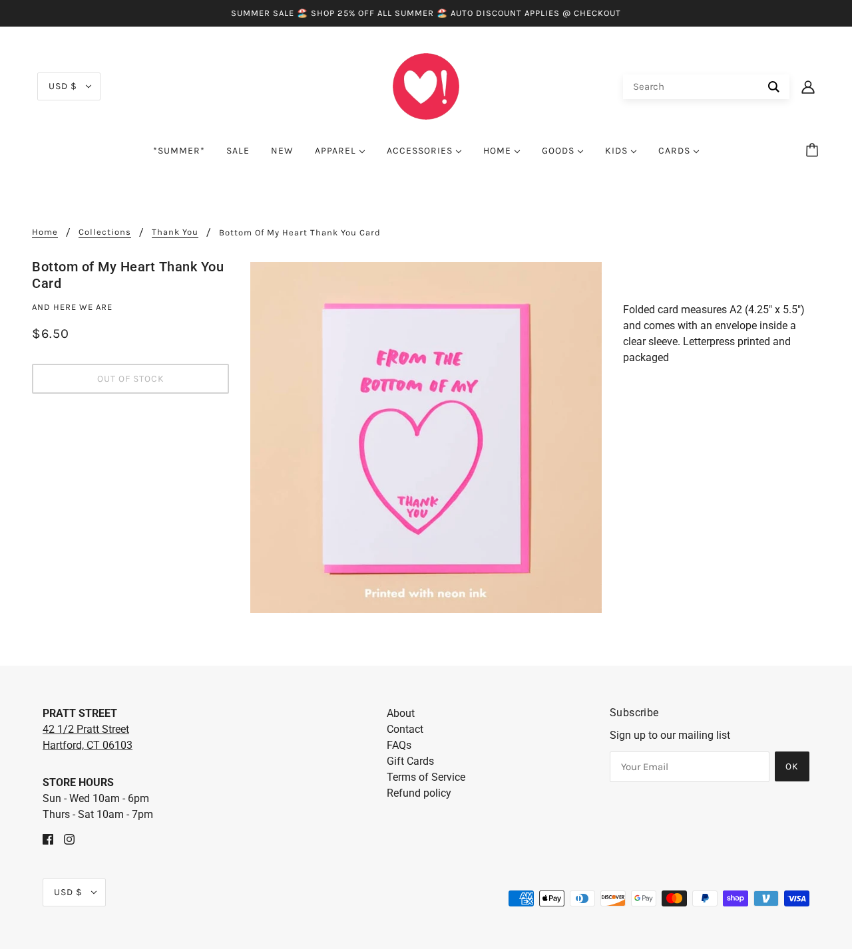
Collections (105, 232)
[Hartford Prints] (426, 85)
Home (45, 232)
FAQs (399, 745)
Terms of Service (426, 777)
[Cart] (814, 151)
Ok (792, 766)
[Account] (808, 86)
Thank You (175, 232)
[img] (48, 838)
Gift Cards (410, 761)
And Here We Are (72, 307)
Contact (405, 729)
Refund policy (419, 793)
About (401, 713)
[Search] (773, 86)
